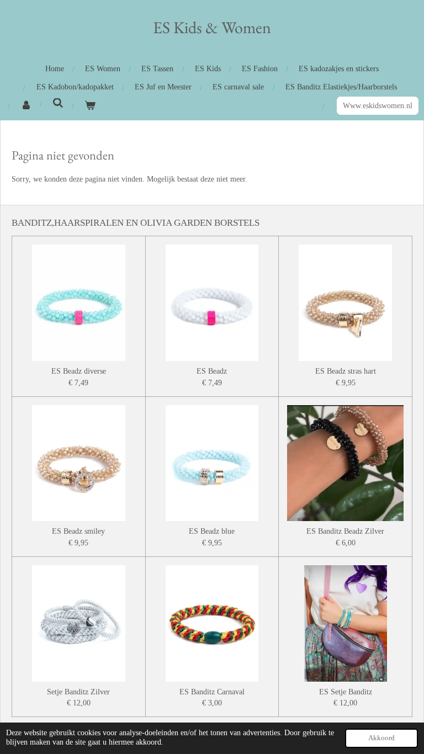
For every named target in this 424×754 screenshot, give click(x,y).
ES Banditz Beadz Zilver (345, 531)
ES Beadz (212, 371)
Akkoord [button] (381, 738)
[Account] (26, 106)
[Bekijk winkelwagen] (90, 106)
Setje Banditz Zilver (78, 691)
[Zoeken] (58, 103)
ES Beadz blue (212, 531)
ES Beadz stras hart (345, 371)
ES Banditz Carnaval (212, 691)
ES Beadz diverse (78, 371)
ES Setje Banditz (345, 691)
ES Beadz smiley (78, 531)
